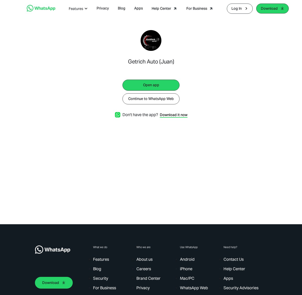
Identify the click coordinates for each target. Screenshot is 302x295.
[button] (78, 9)
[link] (41, 10)
